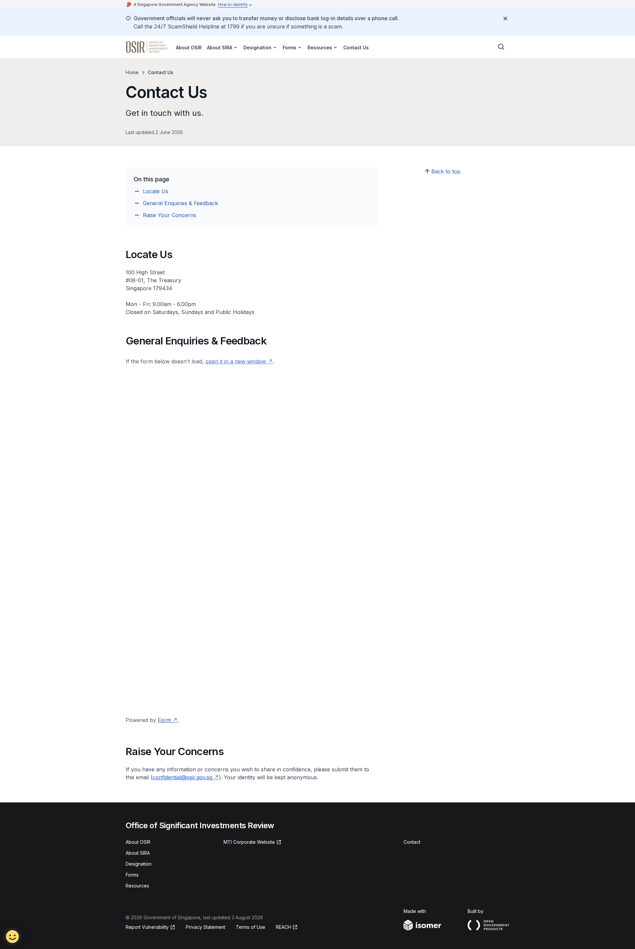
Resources (137, 885)
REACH (283, 927)
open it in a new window (235, 361)
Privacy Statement (205, 927)
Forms (132, 875)
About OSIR (189, 47)
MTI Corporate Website (249, 842)
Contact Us (356, 47)
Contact (411, 842)
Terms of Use (250, 927)
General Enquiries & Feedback (180, 203)
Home (132, 72)
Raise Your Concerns (169, 215)
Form (164, 720)
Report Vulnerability (147, 927)
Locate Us (155, 191)
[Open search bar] (501, 47)
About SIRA (138, 853)
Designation (138, 864)
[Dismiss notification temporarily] (505, 18)
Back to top (445, 171)
